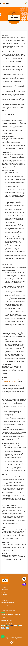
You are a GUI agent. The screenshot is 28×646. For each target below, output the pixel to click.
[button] (4, 589)
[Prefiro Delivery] (14, 643)
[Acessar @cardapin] (24, 579)
